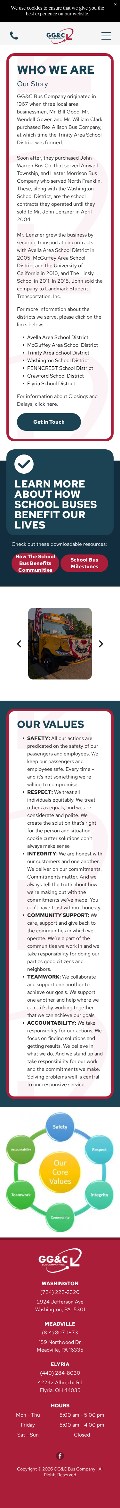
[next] (101, 643)
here (51, 404)
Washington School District (58, 360)
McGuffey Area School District (62, 345)
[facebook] (60, 1457)
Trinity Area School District (58, 352)
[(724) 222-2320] (14, 39)
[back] (19, 643)
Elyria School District (51, 383)
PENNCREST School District (60, 368)
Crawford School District (55, 375)
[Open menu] (106, 36)
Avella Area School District (57, 337)
